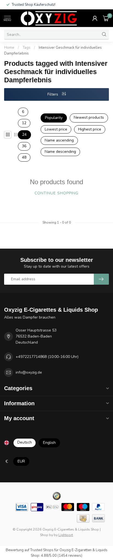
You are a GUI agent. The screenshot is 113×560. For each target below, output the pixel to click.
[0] (106, 18)
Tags (26, 47)
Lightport (65, 534)
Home (9, 47)
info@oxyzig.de (29, 372)
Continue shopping (56, 193)
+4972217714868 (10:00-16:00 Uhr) (47, 356)
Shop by (46, 534)
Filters (53, 94)
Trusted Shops (41, 550)
